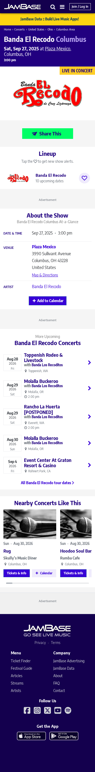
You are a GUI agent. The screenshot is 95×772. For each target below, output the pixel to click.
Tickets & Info (16, 573)
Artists (16, 690)
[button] (53, 6)
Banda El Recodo (46, 286)
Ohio (50, 29)
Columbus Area (65, 29)
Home (7, 29)
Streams (17, 683)
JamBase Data (63, 668)
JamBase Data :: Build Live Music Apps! (50, 19)
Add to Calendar (50, 300)
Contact (59, 690)
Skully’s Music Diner (20, 558)
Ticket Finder (21, 661)
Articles (16, 675)
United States (36, 29)
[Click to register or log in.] (84, 178)
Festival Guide (21, 668)
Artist (8, 287)
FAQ (56, 683)
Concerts (19, 29)
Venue (8, 247)
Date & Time (12, 233)
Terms (55, 642)
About (58, 675)
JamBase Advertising (68, 661)
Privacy (40, 642)
